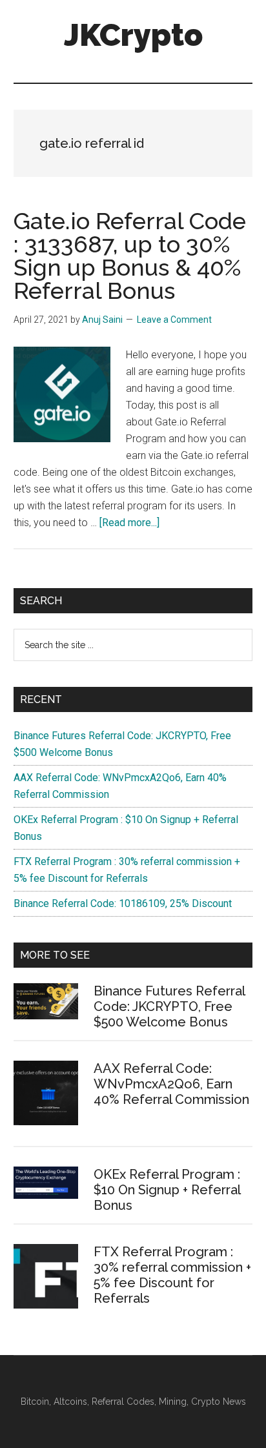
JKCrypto (133, 35)
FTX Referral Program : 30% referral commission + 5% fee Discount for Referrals (172, 1275)
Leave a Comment (174, 319)
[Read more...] (129, 522)
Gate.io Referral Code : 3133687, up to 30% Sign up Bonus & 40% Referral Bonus (130, 255)
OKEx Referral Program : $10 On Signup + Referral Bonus (167, 1190)
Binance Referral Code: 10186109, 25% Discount (123, 903)
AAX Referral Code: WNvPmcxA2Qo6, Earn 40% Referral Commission (171, 1084)
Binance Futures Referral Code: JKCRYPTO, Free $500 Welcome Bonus (169, 1006)
